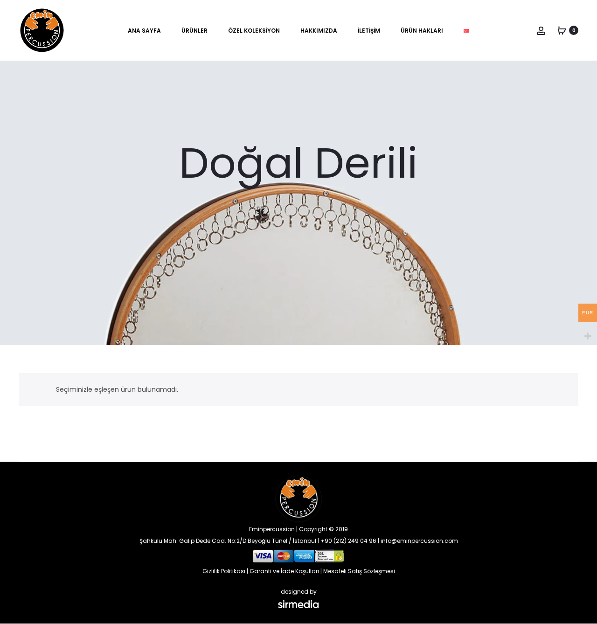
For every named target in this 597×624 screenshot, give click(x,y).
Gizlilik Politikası (223, 571)
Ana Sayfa (144, 31)
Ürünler (194, 31)
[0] (562, 30)
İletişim (369, 31)
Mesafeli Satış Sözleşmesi (359, 571)
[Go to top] (583, 523)
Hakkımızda (318, 31)
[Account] (541, 30)
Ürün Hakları (422, 31)
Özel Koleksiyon (254, 31)
